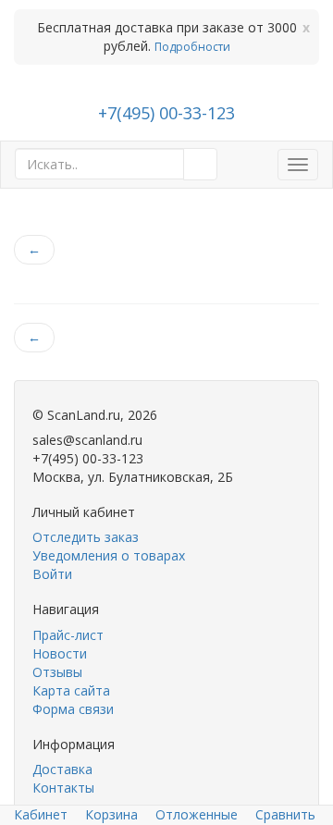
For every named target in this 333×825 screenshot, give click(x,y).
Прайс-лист (68, 635)
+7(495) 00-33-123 (166, 113)
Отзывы (57, 672)
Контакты (63, 787)
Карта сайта (71, 690)
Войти (52, 574)
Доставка (62, 769)
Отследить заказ (85, 537)
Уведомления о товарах (108, 555)
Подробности (192, 47)
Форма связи (73, 709)
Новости (59, 653)
